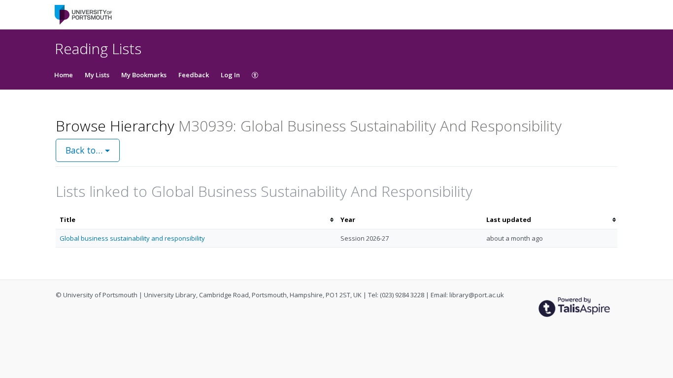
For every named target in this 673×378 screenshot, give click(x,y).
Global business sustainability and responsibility (132, 238)
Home (63, 74)
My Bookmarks (144, 74)
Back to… (85, 150)
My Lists (97, 74)
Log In (230, 74)
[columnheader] (196, 220)
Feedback (193, 74)
